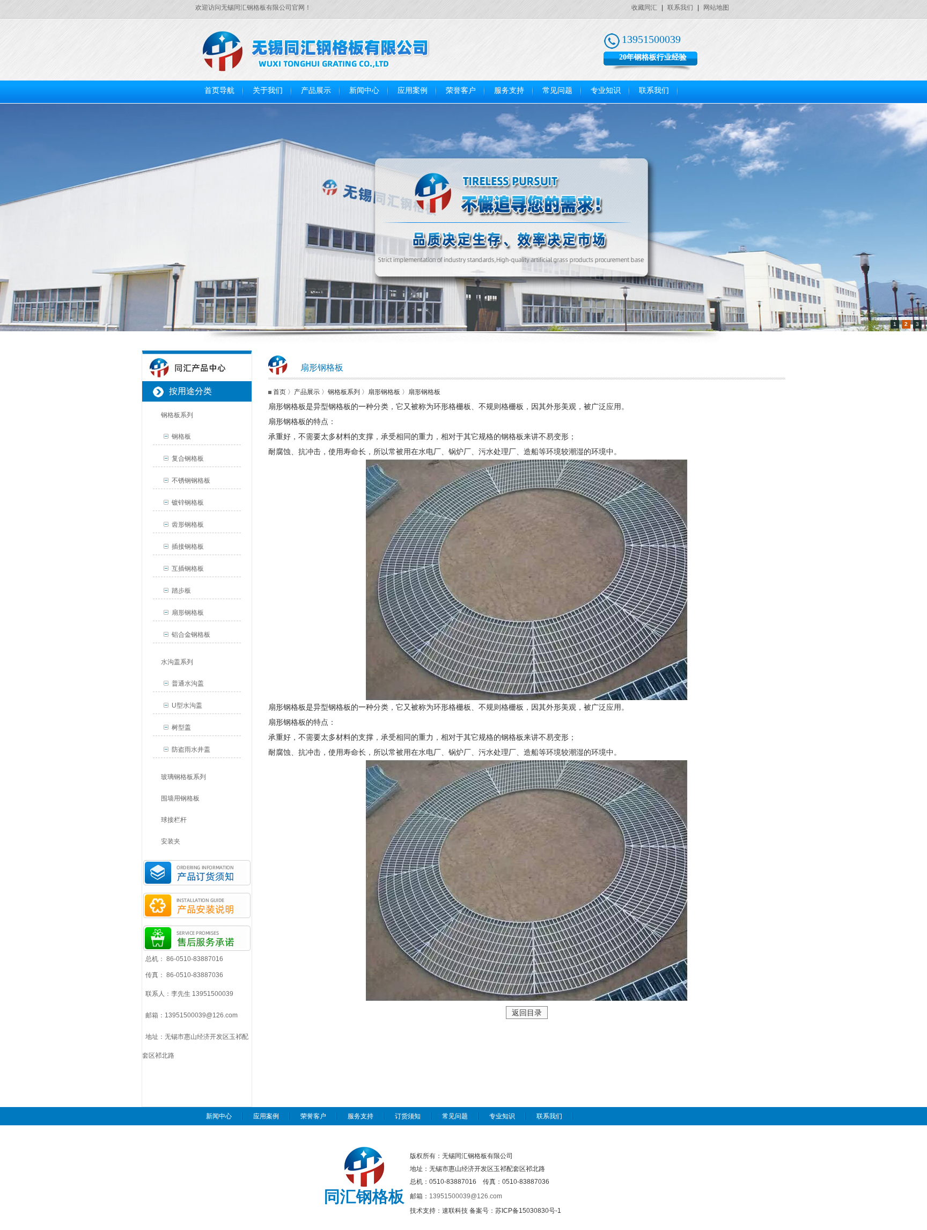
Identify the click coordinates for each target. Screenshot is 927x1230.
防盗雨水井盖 (191, 749)
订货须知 (408, 1116)
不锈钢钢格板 (191, 480)
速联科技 (455, 1210)
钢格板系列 (177, 415)
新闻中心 (364, 90)
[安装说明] (197, 916)
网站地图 (716, 7)
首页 (279, 392)
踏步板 (181, 590)
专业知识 (606, 90)
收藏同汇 (644, 7)
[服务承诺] (197, 948)
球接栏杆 (174, 820)
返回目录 (527, 1012)
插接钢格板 (188, 546)
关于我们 (268, 90)
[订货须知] (197, 883)
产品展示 (316, 90)
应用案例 (413, 90)
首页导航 (219, 90)
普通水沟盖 (188, 683)
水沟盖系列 (177, 662)
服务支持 (509, 90)
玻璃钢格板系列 (183, 777)
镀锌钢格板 (188, 502)
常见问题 (557, 90)
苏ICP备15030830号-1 (528, 1210)
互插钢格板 (188, 568)
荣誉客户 (461, 90)
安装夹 (170, 841)
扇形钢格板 (188, 612)
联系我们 (680, 7)
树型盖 (181, 727)
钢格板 (181, 436)
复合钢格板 (188, 458)
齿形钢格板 (188, 524)
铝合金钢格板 (191, 634)
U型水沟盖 (187, 705)
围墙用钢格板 (180, 798)
